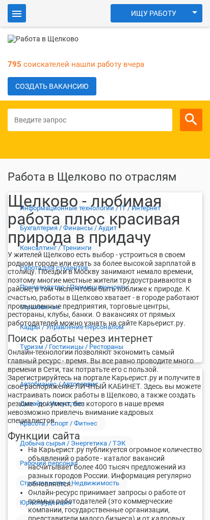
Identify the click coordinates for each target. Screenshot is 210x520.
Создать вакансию (52, 86)
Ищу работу (153, 13)
